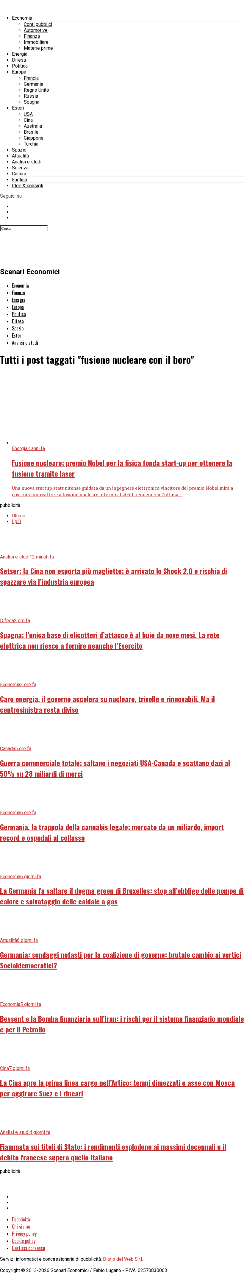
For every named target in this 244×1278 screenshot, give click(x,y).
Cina (28, 120)
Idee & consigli (27, 185)
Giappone (33, 138)
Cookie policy (23, 1240)
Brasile (31, 132)
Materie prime (38, 48)
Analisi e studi (26, 162)
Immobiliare (36, 42)
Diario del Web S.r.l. (123, 1259)
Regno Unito (36, 90)
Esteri (18, 108)
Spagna (31, 102)
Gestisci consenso (28, 1248)
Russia (31, 96)
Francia (31, 78)
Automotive (36, 30)
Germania (33, 84)
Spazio (19, 150)
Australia (33, 126)
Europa (19, 72)
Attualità (20, 156)
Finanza (32, 36)
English (19, 179)
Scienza (20, 168)
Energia (19, 54)
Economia (22, 18)
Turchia (31, 144)
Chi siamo (21, 1226)
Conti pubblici (38, 24)
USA (28, 114)
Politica (20, 66)
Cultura (19, 174)
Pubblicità (21, 1219)
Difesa (19, 60)
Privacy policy (24, 1233)
